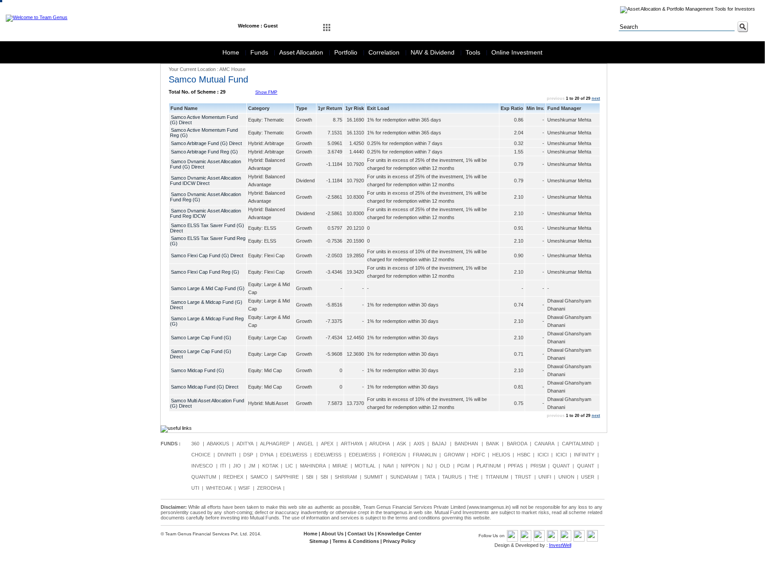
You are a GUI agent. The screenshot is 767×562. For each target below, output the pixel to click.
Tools (474, 52)
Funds (260, 52)
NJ (430, 465)
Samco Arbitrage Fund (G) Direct (206, 143)
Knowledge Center (399, 533)
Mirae (340, 465)
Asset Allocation (302, 52)
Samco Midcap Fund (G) (197, 370)
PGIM (463, 465)
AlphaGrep (274, 443)
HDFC (478, 454)
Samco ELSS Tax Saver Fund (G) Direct (207, 228)
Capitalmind (578, 443)
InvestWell (560, 545)
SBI (309, 476)
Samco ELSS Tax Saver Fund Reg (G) (207, 241)
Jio (237, 465)
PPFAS (515, 465)
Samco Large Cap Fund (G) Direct (200, 354)
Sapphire (287, 476)
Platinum (489, 465)
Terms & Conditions (355, 541)
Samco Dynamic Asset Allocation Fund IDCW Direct (205, 180)
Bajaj (439, 443)
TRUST (523, 476)
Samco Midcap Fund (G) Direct (204, 386)
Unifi (544, 476)
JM (252, 465)
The (473, 476)
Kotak (270, 465)
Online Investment (516, 52)
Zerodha (269, 488)
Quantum (203, 476)
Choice (200, 454)
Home (231, 52)
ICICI (543, 454)
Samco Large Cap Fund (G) (201, 337)
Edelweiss (293, 454)
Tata (429, 476)
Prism (538, 465)
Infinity (584, 454)
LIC (289, 465)
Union (566, 476)
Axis (419, 443)
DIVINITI (226, 454)
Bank (492, 443)
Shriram (346, 476)
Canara (544, 443)
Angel (305, 443)
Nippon (410, 465)
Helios (501, 454)
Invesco (202, 465)
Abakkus (218, 443)
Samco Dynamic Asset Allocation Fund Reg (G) (205, 197)
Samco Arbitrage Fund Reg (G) (204, 151)
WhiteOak (219, 488)
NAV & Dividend (433, 52)
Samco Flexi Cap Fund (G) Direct (207, 255)
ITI (223, 465)
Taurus (452, 476)
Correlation (384, 52)
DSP (248, 454)
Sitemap (318, 541)
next (596, 98)
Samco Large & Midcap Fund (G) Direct (206, 304)
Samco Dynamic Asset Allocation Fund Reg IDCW (205, 213)
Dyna (266, 454)
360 (195, 443)
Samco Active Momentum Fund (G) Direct (204, 119)
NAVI (388, 465)
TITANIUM (497, 476)
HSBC (523, 454)
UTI (195, 488)
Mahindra (312, 465)
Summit (373, 476)
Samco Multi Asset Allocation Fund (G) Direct (207, 403)
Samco (259, 476)
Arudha (379, 443)
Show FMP (266, 92)
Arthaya (351, 443)
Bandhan (466, 443)
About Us (332, 533)
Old (445, 465)
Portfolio (346, 52)
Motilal (365, 465)
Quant (561, 465)
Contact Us (361, 533)
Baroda (517, 443)
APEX (327, 443)
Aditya (245, 443)
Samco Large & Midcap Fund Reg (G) (207, 321)
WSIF (244, 488)
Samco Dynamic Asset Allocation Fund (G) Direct (205, 164)
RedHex (233, 476)
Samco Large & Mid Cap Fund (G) (208, 288)
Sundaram (404, 476)
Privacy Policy (399, 541)
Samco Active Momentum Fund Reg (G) (204, 132)
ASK (401, 443)
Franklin (425, 454)
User (587, 476)
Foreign (394, 454)
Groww (454, 454)
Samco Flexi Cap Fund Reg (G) (205, 272)
